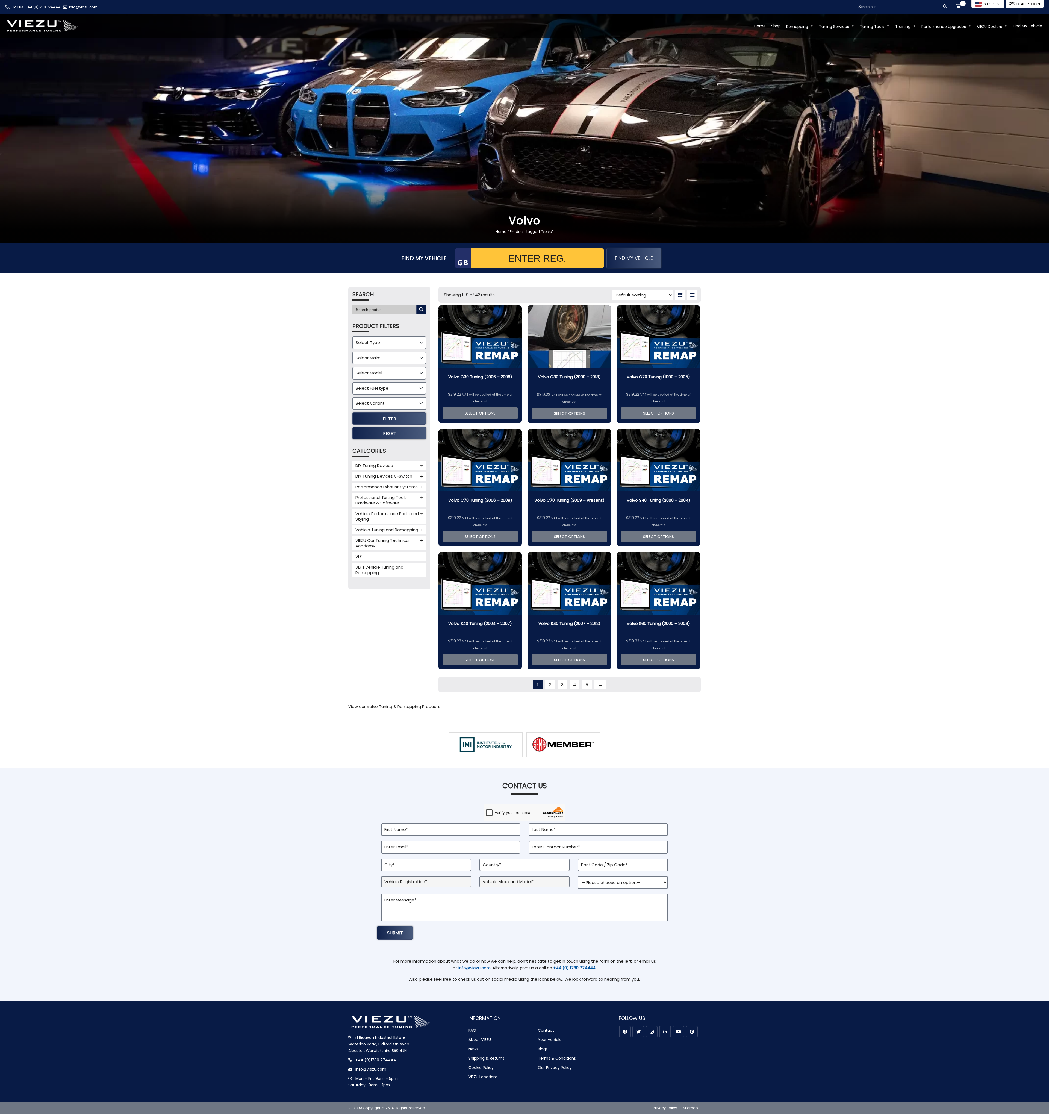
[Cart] (959, 7)
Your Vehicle (550, 1039)
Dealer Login (1028, 4)
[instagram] (652, 1031)
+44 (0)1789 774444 (42, 7)
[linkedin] (665, 1031)
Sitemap (690, 1107)
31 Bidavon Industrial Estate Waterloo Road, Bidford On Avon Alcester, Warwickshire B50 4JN (378, 1044)
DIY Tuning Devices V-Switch (383, 476)
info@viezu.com (83, 7)
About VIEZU (479, 1039)
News (473, 1049)
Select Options (480, 413)
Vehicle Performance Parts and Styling (387, 516)
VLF (358, 556)
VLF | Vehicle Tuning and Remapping (379, 569)
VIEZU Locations (483, 1077)
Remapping (797, 26)
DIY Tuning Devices (374, 465)
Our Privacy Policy (555, 1067)
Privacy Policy (665, 1107)
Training (902, 26)
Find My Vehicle (1027, 26)
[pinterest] (692, 1031)
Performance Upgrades (943, 26)
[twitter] (638, 1031)
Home (760, 26)
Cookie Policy (481, 1067)
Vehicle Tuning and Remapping (386, 530)
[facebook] (625, 1031)
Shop (776, 26)
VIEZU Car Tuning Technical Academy (382, 543)
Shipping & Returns (486, 1058)
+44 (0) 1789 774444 (574, 968)
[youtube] (678, 1031)
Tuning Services (834, 26)
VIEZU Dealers (989, 26)
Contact (546, 1030)
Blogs (543, 1049)
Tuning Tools (872, 26)
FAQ (472, 1030)
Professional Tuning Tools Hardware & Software (381, 500)
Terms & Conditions (557, 1058)
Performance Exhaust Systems (386, 487)
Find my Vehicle (634, 258)
